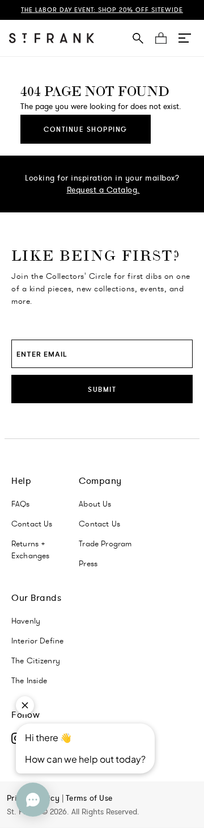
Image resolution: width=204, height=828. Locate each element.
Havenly (25, 621)
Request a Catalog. (103, 190)
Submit (102, 389)
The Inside (29, 680)
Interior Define (37, 640)
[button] (184, 38)
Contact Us (32, 523)
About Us (95, 504)
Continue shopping (86, 129)
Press (88, 563)
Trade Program (105, 543)
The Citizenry (35, 660)
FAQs (20, 504)
